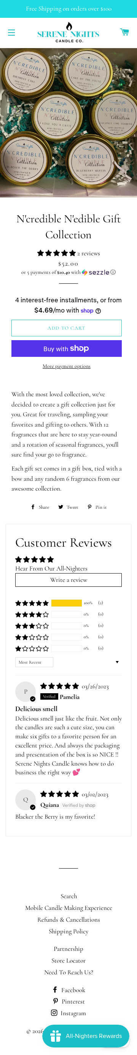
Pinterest (72, 1001)
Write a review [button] (68, 580)
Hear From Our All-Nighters (51, 568)
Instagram (72, 1013)
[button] (57, 253)
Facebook (72, 990)
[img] (60, 686)
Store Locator (68, 960)
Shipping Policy (68, 931)
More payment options (67, 366)
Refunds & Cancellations (68, 920)
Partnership (68, 949)
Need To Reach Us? (68, 972)
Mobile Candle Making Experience (68, 908)
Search (69, 896)
